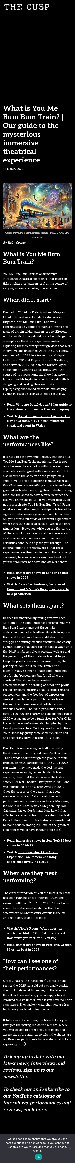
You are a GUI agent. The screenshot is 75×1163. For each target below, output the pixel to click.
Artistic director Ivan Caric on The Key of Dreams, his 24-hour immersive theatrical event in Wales (38, 420)
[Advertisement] (37, 53)
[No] (70, 1148)
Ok (38, 1157)
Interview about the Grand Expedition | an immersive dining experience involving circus (32, 857)
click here (34, 1110)
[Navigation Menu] (67, 7)
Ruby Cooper (17, 242)
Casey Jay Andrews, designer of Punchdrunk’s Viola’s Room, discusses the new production (38, 589)
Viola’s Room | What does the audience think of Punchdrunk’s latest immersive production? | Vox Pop (36, 933)
